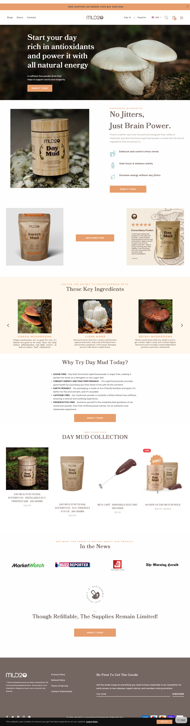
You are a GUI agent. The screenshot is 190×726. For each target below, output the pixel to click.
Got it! (164, 722)
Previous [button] (8, 325)
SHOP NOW (117, 7)
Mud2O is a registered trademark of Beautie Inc (99, 717)
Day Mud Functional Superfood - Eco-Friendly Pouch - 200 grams (72, 508)
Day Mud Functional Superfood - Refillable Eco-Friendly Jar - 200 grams (27, 497)
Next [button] (182, 325)
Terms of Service (59, 686)
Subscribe (178, 694)
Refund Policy (58, 680)
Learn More (92, 721)
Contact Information (61, 691)
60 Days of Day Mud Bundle (163, 505)
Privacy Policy (58, 674)
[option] (35, 325)
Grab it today (40, 88)
